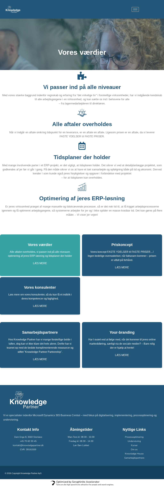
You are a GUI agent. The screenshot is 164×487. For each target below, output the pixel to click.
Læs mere (40, 263)
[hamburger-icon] (135, 9)
